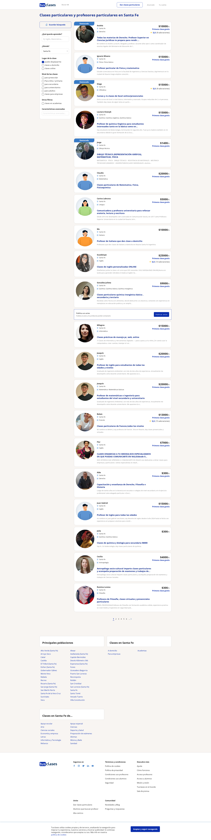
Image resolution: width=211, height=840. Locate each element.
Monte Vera (45, 673)
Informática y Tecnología (51, 740)
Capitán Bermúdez (78, 657)
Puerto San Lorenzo (78, 673)
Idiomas (73, 737)
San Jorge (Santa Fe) (49, 687)
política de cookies (58, 835)
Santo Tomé (75, 693)
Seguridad (109, 783)
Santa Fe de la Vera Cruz (51, 693)
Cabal (43, 657)
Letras (43, 737)
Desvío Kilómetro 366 (79, 660)
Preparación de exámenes (81, 733)
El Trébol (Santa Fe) (48, 664)
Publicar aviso (161, 314)
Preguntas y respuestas (115, 809)
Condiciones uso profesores (116, 774)
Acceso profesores (144, 774)
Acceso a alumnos (144, 778)
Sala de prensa (143, 791)
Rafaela (44, 677)
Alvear (72, 650)
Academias (142, 650)
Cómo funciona (143, 770)
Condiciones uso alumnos (115, 778)
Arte (42, 727)
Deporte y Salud (77, 730)
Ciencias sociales (48, 730)
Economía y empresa (49, 733)
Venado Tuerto (76, 697)
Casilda (44, 660)
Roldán (73, 680)
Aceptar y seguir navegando (145, 829)
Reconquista (75, 677)
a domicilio (112, 650)
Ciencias (73, 727)
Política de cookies (112, 766)
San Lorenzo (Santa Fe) (79, 687)
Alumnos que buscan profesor (85, 809)
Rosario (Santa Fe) (48, 683)
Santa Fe (73, 690)
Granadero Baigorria (78, 670)
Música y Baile (76, 740)
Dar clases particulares (130, 5)
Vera (43, 700)
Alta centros (78, 813)
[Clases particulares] (48, 8)
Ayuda (139, 766)
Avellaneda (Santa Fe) (79, 654)
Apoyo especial (76, 723)
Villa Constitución (77, 700)
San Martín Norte (48, 690)
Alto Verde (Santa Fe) (49, 650)
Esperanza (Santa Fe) (78, 664)
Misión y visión (143, 783)
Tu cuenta (162, 5)
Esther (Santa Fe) (48, 667)
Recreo (43, 680)
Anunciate (151, 5)
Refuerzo (44, 743)
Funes (72, 667)
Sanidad (73, 743)
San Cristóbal (75, 683)
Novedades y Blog (112, 805)
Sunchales (45, 697)
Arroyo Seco (46, 654)
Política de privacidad (114, 770)
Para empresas (114, 654)
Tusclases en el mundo (146, 787)
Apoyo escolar (46, 723)
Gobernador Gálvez (49, 670)
